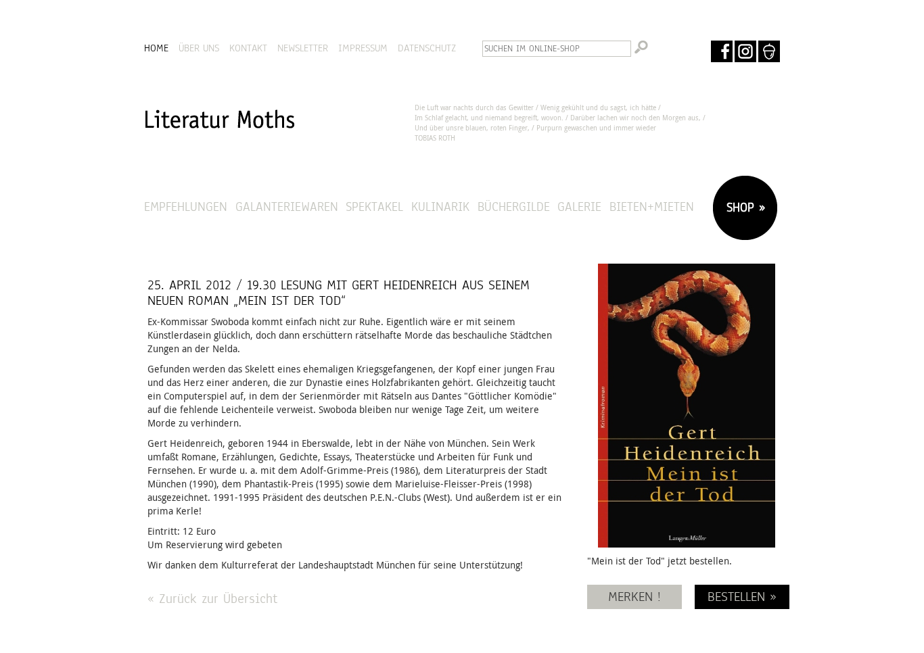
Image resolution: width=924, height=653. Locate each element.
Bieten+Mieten (651, 206)
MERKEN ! (634, 596)
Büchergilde (514, 206)
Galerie (579, 206)
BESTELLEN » (742, 596)
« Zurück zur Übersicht (212, 598)
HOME (156, 48)
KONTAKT (248, 48)
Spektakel (374, 206)
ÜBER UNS (199, 48)
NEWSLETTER (302, 48)
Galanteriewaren (286, 206)
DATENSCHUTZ (427, 48)
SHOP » (743, 207)
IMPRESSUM (363, 48)
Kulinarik (440, 206)
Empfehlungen (185, 206)
